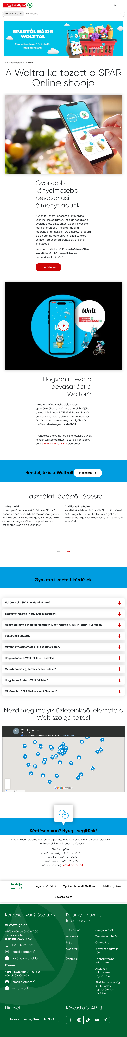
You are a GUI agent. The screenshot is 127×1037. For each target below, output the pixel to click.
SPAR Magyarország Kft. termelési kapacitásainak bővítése (107, 988)
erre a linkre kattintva (54, 443)
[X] (105, 1020)
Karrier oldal (19, 988)
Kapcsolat (72, 936)
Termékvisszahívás (106, 936)
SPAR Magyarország (13, 62)
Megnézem (86, 472)
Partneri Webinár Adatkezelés (105, 960)
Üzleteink (71, 958)
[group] (16, 886)
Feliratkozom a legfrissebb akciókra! (32, 1019)
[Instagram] (79, 1020)
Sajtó (69, 942)
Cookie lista (102, 942)
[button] (63, 325)
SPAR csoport (74, 930)
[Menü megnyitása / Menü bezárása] (123, 5)
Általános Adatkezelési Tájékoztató (102, 972)
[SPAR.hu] (18, 5)
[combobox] (13, 13)
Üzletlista (47, 267)
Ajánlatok (72, 948)
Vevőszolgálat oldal (24, 958)
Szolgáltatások (104, 930)
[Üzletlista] (63, 134)
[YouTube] (96, 1020)
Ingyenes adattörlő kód (106, 950)
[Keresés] (121, 13)
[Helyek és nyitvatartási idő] (115, 5)
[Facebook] (70, 1020)
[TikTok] (88, 1020)
